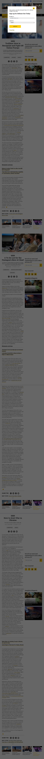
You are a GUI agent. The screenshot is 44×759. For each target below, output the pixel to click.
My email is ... (12, 16)
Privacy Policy (11, 30)
